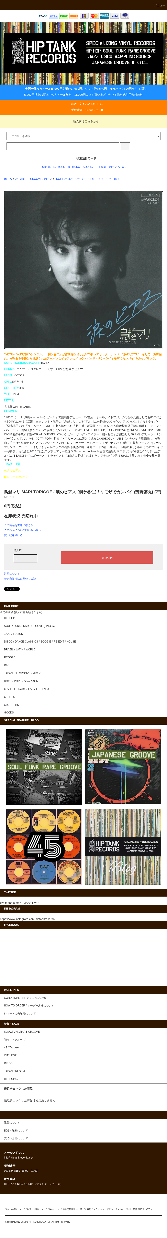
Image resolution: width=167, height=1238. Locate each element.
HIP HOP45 (11, 1079)
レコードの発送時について (20, 1013)
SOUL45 (88, 167)
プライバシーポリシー (104, 1209)
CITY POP (10, 1055)
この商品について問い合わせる (22, 530)
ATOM (149, 1209)
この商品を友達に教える (18, 525)
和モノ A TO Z (117, 167)
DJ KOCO (59, 167)
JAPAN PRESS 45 (15, 1071)
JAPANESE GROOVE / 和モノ (33, 179)
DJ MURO (74, 167)
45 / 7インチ (11, 1047)
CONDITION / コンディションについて (27, 998)
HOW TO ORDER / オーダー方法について (29, 1005)
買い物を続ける (13, 535)
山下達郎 (101, 167)
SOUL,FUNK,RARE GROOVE (22, 1031)
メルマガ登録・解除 (127, 1209)
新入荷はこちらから (86, 121)
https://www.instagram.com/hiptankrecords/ (27, 918)
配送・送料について (37, 1209)
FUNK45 (46, 167)
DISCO (8, 1063)
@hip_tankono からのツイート (20, 902)
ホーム (8, 179)
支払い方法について (15, 1209)
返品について (12, 573)
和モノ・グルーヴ (14, 1039)
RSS (141, 1209)
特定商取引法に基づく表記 (20, 578)
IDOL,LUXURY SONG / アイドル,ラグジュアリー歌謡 (87, 179)
